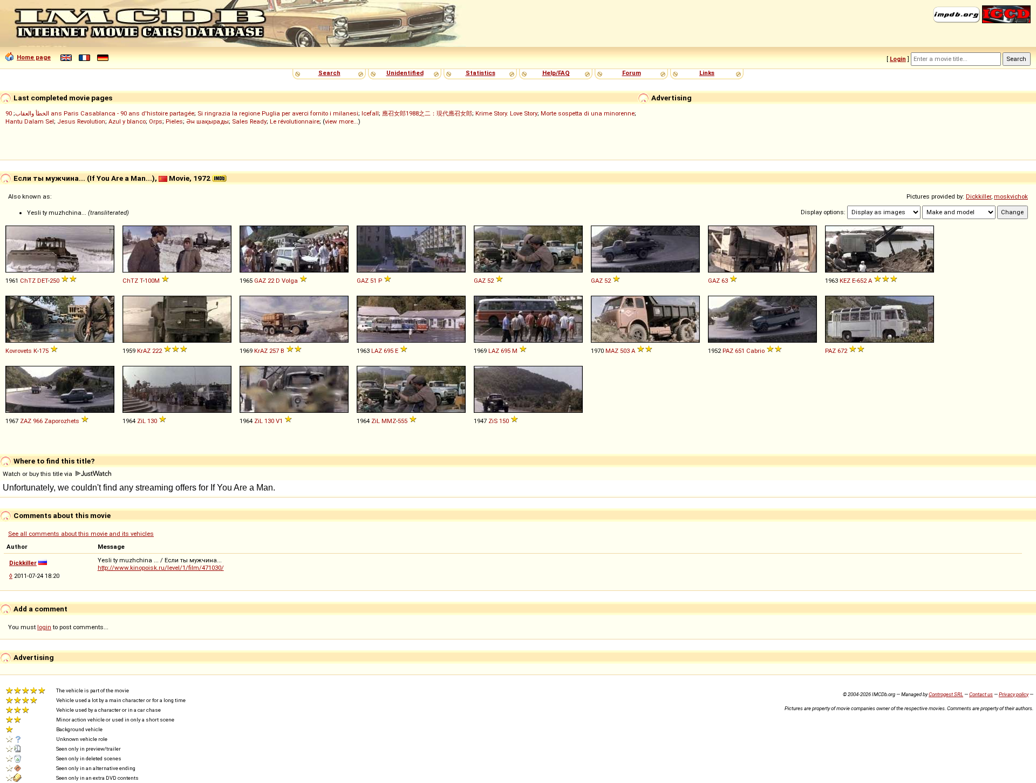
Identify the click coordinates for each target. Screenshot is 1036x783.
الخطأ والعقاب (32, 113)
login (44, 627)
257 (274, 351)
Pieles (174, 121)
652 (862, 280)
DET (42, 280)
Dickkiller (978, 196)
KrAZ (144, 351)
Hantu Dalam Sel (29, 121)
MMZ (388, 421)
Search (329, 73)
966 (38, 421)
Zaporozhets (61, 421)
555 (402, 421)
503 (625, 351)
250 (54, 280)
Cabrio (755, 351)
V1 (279, 421)
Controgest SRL (946, 694)
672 (842, 351)
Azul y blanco (127, 121)
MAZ (611, 351)
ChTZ (28, 280)
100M (152, 280)
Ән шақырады (207, 121)
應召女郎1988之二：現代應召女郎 (427, 113)
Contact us (981, 694)
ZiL (141, 421)
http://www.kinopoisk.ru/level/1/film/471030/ (161, 567)
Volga (290, 280)
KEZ (845, 280)
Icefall (370, 113)
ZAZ (25, 421)
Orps (155, 121)
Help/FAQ (556, 73)
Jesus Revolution (81, 121)
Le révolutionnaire (294, 121)
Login (898, 59)
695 (388, 351)
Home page (34, 57)
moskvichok (1011, 196)
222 (157, 351)
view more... (341, 121)
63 (724, 280)
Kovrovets (18, 351)
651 (740, 351)
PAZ (728, 351)
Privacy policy (1013, 694)
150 (504, 421)
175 (44, 351)
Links (706, 73)
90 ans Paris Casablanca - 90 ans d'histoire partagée (99, 113)
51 (373, 280)
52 (490, 280)
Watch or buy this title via (38, 474)
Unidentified (405, 73)
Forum (631, 73)
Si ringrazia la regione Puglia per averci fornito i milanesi (277, 113)
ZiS (492, 421)
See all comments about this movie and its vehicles (81, 533)
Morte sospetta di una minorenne (588, 113)
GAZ (260, 280)
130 (152, 421)
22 (271, 280)
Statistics (480, 73)
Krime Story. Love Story (506, 113)
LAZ (376, 351)
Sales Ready (249, 121)
